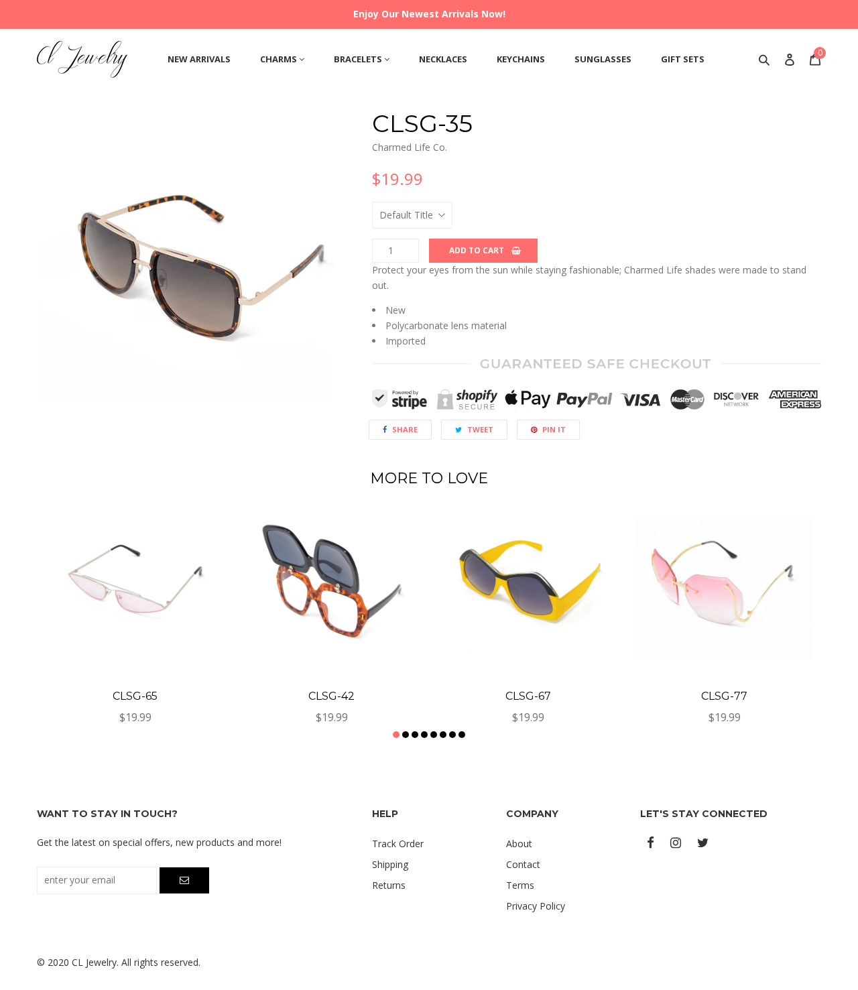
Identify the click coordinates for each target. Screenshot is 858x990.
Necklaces (443, 59)
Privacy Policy (535, 906)
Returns (389, 885)
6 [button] (443, 734)
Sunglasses (602, 59)
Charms (279, 59)
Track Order (398, 843)
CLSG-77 (724, 696)
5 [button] (433, 734)
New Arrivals (199, 59)
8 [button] (461, 734)
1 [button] (396, 734)
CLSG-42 (331, 696)
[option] (194, 267)
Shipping (390, 864)
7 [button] (452, 734)
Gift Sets (682, 59)
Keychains (521, 59)
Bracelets (359, 59)
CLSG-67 (528, 696)
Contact (523, 864)
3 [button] (415, 734)
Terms (520, 885)
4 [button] (424, 734)
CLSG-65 (135, 696)
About (519, 843)
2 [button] (405, 734)
